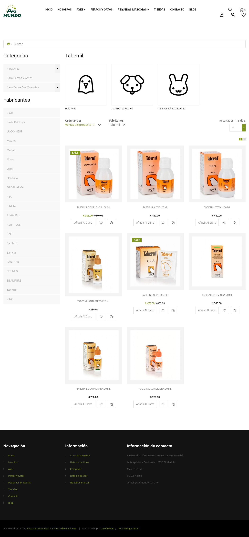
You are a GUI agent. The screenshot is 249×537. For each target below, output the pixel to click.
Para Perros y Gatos (20, 78)
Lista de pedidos (79, 462)
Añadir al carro (83, 222)
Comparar (75, 469)
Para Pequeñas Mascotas (23, 87)
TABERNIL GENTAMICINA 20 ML (93, 388)
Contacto (13, 496)
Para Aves (13, 68)
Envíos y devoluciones (63, 528)
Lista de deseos (79, 475)
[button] (222, 14)
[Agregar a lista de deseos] (101, 222)
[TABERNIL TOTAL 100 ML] (217, 174)
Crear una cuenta (80, 455)
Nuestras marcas (79, 482)
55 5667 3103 (134, 475)
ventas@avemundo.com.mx (142, 482)
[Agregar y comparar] (111, 222)
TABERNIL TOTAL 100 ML (217, 207)
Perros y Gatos (16, 475)
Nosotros (13, 462)
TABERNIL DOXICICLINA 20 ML (155, 388)
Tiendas (12, 489)
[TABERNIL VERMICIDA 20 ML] (217, 261)
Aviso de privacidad (37, 528)
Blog (10, 502)
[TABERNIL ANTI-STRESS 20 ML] (93, 264)
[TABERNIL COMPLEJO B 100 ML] (93, 174)
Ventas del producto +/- (80, 125)
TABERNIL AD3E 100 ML (155, 207)
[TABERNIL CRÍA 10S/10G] (155, 261)
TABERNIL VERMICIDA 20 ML (217, 295)
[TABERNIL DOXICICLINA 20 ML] (155, 355)
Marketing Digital (129, 528)
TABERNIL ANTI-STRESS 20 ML (93, 301)
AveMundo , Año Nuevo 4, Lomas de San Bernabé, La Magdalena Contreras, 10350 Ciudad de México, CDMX (155, 462)
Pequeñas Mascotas (19, 482)
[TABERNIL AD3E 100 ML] (155, 174)
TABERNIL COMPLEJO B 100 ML (93, 207)
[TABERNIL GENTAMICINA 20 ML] (93, 355)
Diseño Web (107, 528)
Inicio (11, 455)
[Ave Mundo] (12, 11)
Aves (11, 469)
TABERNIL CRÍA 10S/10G (155, 295)
